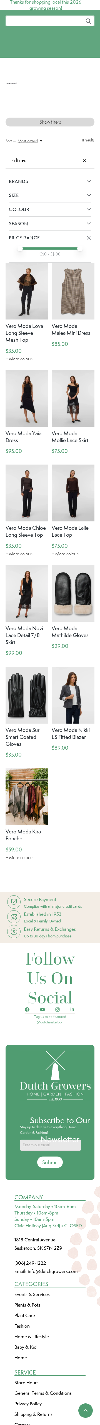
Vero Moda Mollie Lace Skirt (70, 445)
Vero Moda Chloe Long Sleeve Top (26, 540)
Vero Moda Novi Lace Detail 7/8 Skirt (24, 643)
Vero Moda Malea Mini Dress (71, 337)
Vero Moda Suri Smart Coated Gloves (23, 744)
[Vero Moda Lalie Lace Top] (73, 501)
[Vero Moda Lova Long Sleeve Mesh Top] (27, 299)
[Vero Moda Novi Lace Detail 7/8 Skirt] (27, 601)
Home (20, 1366)
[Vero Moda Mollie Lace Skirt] (73, 406)
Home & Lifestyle (31, 1345)
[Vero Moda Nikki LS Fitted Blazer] (73, 703)
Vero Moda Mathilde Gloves (70, 640)
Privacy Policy (28, 1412)
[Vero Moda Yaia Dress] (27, 406)
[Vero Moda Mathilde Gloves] (73, 601)
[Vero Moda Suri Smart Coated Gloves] (27, 703)
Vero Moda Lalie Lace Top (70, 540)
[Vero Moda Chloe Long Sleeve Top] (27, 501)
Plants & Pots (27, 1313)
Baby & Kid (25, 1355)
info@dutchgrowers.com (53, 1279)
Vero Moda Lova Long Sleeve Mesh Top (24, 340)
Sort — (11, 148)
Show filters (50, 130)
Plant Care (24, 1323)
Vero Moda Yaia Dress (23, 445)
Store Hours (26, 1391)
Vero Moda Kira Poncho (23, 843)
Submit (50, 1170)
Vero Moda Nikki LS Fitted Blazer (71, 741)
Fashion (22, 1334)
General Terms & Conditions (43, 1401)
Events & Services (32, 1302)
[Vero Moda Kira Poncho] (27, 805)
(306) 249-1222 (30, 1271)
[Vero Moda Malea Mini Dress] (73, 299)
